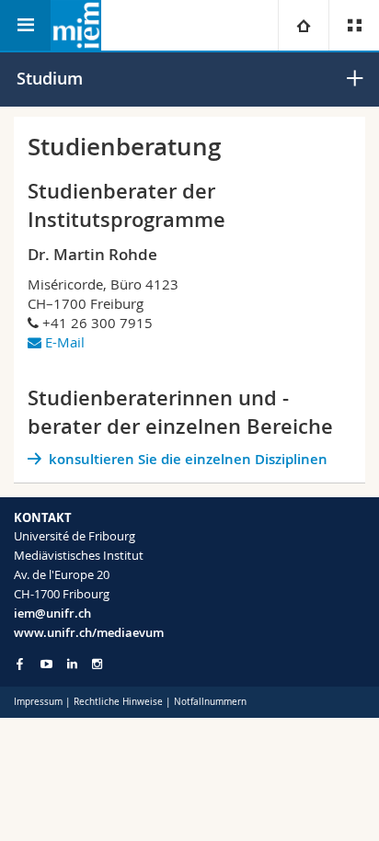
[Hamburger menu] (25, 25)
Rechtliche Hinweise (118, 702)
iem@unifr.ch (52, 613)
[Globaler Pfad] (303, 25)
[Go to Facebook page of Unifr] (20, 663)
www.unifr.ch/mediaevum (89, 632)
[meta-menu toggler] (353, 25)
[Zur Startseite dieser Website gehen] (76, 25)
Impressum (38, 702)
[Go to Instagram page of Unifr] (97, 664)
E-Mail (65, 342)
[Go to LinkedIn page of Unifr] (72, 664)
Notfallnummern (210, 702)
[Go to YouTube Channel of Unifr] (46, 664)
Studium (50, 78)
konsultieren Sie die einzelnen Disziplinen (188, 459)
